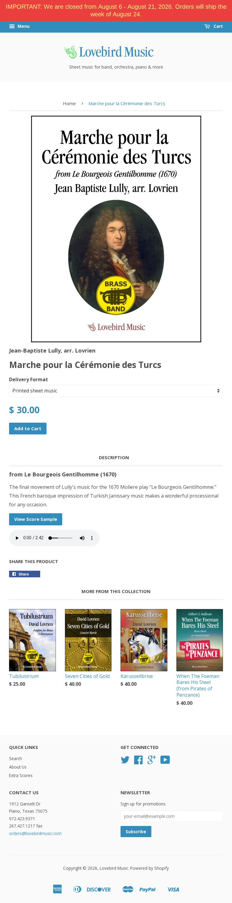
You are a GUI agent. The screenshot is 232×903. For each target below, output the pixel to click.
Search (15, 758)
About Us (18, 767)
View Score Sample (35, 519)
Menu (23, 26)
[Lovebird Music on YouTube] (165, 762)
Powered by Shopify (149, 868)
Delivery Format (28, 379)
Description (114, 457)
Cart (217, 26)
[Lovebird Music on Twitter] (125, 762)
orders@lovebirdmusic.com (35, 833)
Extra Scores (21, 775)
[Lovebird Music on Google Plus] (151, 762)
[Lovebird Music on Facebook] (138, 762)
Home (69, 103)
